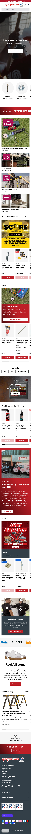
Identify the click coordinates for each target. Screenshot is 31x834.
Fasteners (21, 96)
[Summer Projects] (15, 296)
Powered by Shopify (19, 830)
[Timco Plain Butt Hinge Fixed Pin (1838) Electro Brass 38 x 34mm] (8, 565)
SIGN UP (15, 750)
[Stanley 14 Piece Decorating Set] (21, 255)
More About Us (7, 511)
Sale (12, 371)
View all (27, 217)
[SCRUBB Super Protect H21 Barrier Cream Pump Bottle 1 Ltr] (21, 415)
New (5, 371)
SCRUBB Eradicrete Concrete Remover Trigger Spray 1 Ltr (7, 426)
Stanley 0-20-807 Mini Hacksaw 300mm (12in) (8, 267)
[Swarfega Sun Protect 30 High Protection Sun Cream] (8, 330)
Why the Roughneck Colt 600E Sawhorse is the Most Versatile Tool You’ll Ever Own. (13, 713)
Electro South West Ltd (9, 830)
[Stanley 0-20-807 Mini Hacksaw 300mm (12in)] (8, 255)
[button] (28, 5)
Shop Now (15, 393)
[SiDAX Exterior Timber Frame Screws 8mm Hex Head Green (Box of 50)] (21, 330)
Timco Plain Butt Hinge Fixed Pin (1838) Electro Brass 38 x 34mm (8, 578)
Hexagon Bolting (22, 371)
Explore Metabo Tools (15, 51)
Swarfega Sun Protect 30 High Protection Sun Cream (8, 342)
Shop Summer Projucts (15, 319)
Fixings (7, 96)
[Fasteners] (22, 88)
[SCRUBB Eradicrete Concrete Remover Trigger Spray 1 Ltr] (8, 415)
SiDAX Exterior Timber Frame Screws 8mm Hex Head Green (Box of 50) (21, 343)
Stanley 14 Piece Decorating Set (20, 266)
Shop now (14, 683)
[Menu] (2, 5)
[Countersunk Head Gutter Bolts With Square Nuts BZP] (21, 565)
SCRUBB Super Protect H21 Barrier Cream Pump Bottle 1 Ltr (21, 427)
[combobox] (15, 9)
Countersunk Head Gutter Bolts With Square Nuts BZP (20, 577)
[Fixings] (8, 88)
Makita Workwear (14, 631)
